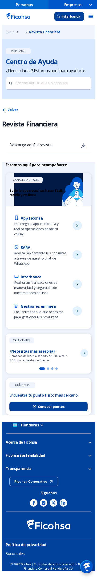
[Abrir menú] (86, 566)
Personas (24, 4)
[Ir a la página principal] (18, 19)
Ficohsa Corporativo (30, 481)
